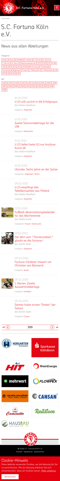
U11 (24, 67)
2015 (16, 86)
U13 (14, 67)
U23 (39, 63)
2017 (4, 86)
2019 (48, 83)
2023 (23, 83)
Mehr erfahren (48, 471)
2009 (51, 86)
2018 (54, 83)
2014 (22, 86)
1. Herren (37, 60)
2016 (10, 86)
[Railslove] (45, 411)
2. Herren (46, 60)
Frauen (24, 70)
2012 (34, 86)
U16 (54, 63)
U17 (49, 63)
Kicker (4, 60)
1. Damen (28, 60)
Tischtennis (6, 70)
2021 (36, 83)
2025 (11, 83)
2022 (30, 83)
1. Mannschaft (35, 70)
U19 (44, 63)
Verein (11, 60)
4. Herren (15, 63)
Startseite (5, 18)
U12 (18, 67)
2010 (45, 86)
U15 (3, 67)
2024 (17, 83)
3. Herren (5, 63)
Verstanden (10, 476)
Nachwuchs (28, 131)
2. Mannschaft (47, 70)
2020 (42, 83)
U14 (8, 67)
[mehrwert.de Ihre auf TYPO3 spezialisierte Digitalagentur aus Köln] (15, 381)
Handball (19, 60)
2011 (39, 86)
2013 (28, 86)
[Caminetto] (15, 411)
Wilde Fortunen (32, 67)
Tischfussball (45, 67)
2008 (4, 90)
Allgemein (16, 70)
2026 (4, 83)
